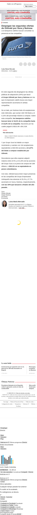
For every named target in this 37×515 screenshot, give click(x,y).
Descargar (3, 512)
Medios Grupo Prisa (18, 416)
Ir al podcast (17, 472)
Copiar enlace (5, 511)
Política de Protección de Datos (17, 401)
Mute (2, 435)
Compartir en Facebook (8, 503)
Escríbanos (18, 406)
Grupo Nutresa (6, 195)
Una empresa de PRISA (18, 411)
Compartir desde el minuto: (10, 514)
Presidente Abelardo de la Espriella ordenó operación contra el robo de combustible (12, 387)
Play (2, 439)
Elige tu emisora (29, 6)
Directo (24, 442)
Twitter (25, 64)
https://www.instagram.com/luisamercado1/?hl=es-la (18, 69)
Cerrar (3, 481)
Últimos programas (16, 442)
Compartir (24, 472)
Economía (5, 22)
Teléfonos (33, 404)
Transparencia (18, 404)
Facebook (21, 64)
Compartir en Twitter (7, 505)
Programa (18, 4)
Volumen (3, 437)
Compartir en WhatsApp (8, 509)
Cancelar (9, 497)
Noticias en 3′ (5, 442)
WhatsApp (34, 64)
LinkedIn (29, 64)
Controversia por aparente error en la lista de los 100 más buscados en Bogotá (12, 368)
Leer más (21, 208)
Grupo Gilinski (6, 193)
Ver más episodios (6, 472)
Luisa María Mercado (8, 69)
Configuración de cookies (7, 404)
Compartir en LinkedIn (8, 507)
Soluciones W (26, 404)
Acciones (4, 196)
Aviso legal (5, 401)
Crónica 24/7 (4, 465)
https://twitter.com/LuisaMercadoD (16, 69)
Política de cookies (30, 401)
